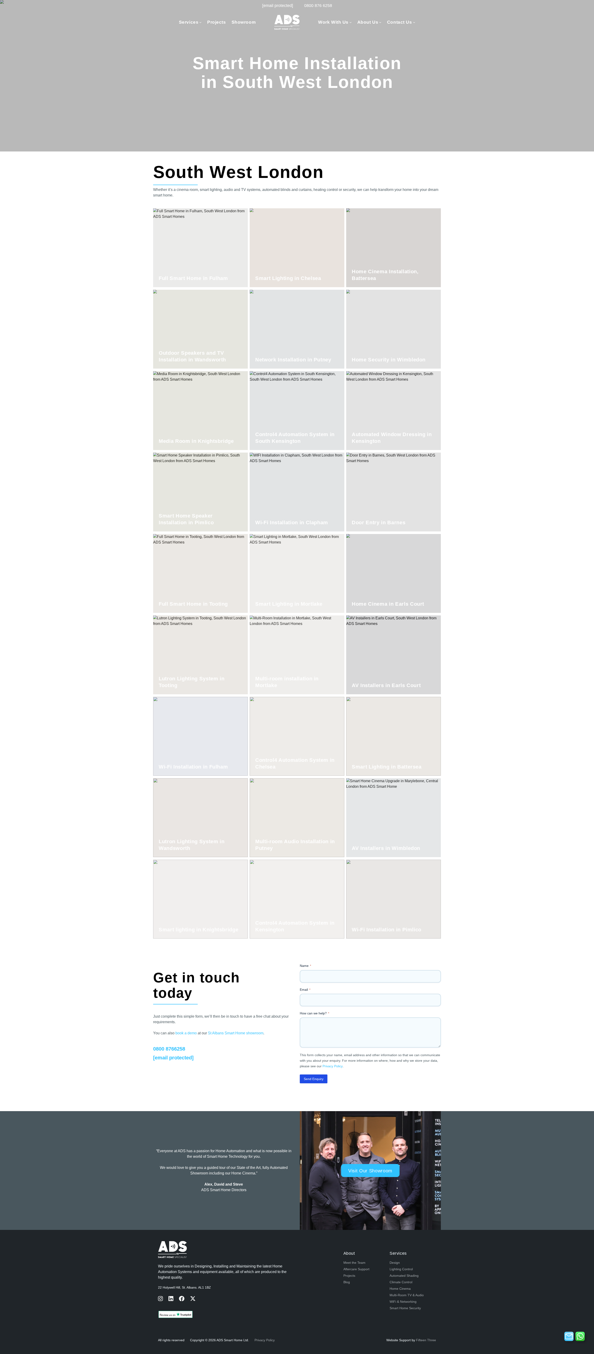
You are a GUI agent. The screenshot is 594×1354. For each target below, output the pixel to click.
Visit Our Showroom (297, 109)
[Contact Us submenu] (414, 22)
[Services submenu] (200, 22)
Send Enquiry (313, 1079)
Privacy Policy (333, 1066)
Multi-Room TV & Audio (407, 1295)
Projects (349, 1275)
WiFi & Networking (403, 1301)
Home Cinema (400, 1288)
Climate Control (401, 1282)
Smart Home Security (405, 1308)
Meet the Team (354, 1262)
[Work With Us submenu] (350, 22)
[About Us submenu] (380, 22)
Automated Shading (404, 1275)
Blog (346, 1282)
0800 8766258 (169, 1049)
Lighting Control (401, 1269)
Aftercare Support (356, 1269)
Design (395, 1262)
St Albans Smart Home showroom (235, 1033)
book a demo (186, 1033)
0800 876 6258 (318, 5)
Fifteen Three (426, 1340)
